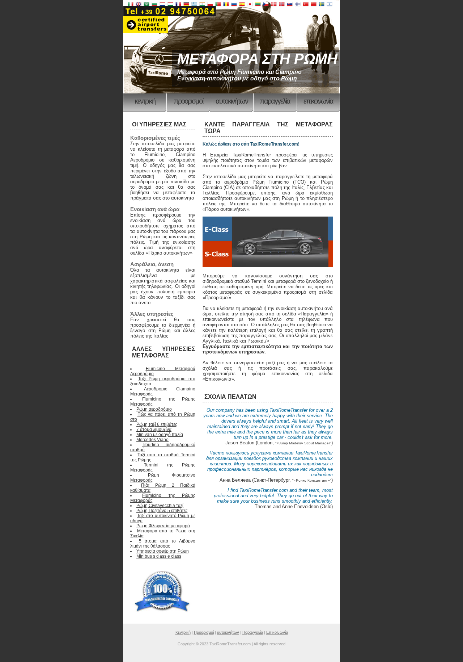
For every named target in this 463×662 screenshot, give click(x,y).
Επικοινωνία (318, 101)
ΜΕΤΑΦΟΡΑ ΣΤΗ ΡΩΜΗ (257, 59)
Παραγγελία (275, 101)
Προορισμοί (188, 101)
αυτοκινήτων (232, 101)
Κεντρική (145, 101)
